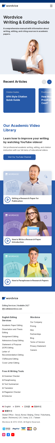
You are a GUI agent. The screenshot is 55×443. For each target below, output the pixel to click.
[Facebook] (8, 434)
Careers (33, 350)
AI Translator (7, 388)
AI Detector (7, 396)
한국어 (17, 407)
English (8, 407)
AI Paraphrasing (9, 380)
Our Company (36, 322)
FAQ (32, 330)
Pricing (33, 326)
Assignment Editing (10, 336)
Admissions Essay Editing (12, 340)
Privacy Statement (38, 346)
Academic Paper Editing (12, 325)
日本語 (27, 407)
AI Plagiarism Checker (11, 392)
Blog (32, 338)
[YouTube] (12, 434)
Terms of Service (37, 342)
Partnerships (35, 334)
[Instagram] (3, 434)
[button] (49, 82)
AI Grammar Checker (11, 376)
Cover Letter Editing (10, 363)
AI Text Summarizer (10, 384)
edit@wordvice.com (13, 309)
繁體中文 (8, 411)
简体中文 (38, 407)
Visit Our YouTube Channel (19, 157)
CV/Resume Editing (10, 359)
